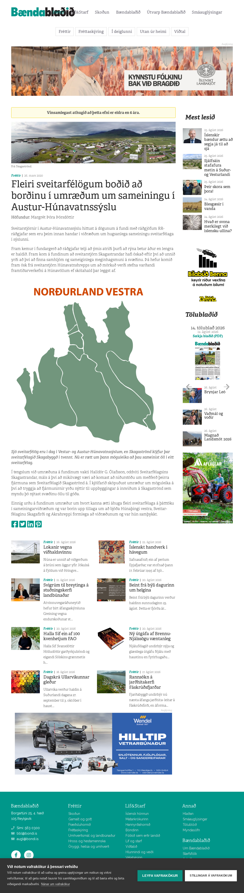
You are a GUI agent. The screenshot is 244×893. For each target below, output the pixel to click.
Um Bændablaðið (196, 848)
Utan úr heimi (153, 31)
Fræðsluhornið (79, 825)
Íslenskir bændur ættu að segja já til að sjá (218, 142)
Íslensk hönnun (137, 814)
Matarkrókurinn (137, 819)
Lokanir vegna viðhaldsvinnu (57, 549)
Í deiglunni (122, 31)
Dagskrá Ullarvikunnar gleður (66, 679)
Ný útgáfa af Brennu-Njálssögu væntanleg (150, 636)
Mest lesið (200, 117)
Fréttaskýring (91, 31)
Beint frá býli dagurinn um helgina (151, 587)
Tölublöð (190, 825)
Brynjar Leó (214, 391)
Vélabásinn (134, 857)
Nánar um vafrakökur (55, 884)
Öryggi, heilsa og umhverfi (88, 846)
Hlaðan (188, 814)
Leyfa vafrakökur (160, 876)
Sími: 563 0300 (28, 828)
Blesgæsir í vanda (214, 206)
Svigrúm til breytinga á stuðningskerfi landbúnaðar (66, 590)
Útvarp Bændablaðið (166, 12)
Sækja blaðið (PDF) (208, 336)
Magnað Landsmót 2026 (217, 437)
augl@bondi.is (27, 839)
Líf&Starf (79, 12)
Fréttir (58, 12)
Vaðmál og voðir (213, 415)
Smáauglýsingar (207, 12)
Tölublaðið (201, 314)
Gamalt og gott (80, 819)
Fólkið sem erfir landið (143, 835)
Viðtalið (131, 846)
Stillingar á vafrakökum (211, 875)
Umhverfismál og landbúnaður (91, 835)
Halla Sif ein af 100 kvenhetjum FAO (61, 636)
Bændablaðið (128, 12)
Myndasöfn (191, 830)
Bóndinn (132, 830)
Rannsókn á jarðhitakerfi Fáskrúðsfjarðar (145, 682)
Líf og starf (134, 841)
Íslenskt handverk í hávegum (148, 549)
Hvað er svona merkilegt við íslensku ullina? (218, 226)
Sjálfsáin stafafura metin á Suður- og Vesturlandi (217, 167)
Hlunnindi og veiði (139, 852)
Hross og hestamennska (87, 841)
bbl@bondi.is (26, 833)
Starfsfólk (190, 854)
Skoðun (102, 12)
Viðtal (179, 31)
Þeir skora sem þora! (217, 189)
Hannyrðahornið (138, 825)
